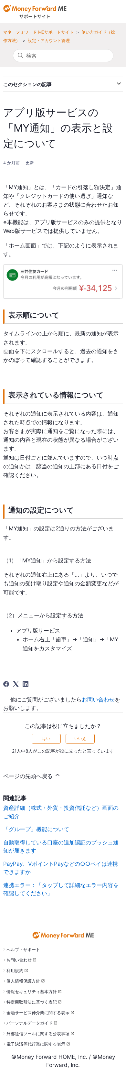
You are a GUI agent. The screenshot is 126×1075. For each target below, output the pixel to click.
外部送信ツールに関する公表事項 (37, 1033)
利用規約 (14, 970)
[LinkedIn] (25, 684)
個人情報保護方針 (23, 980)
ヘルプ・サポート (23, 949)
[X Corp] (16, 684)
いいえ (80, 738)
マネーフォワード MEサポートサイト (38, 32)
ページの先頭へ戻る (28, 776)
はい (46, 738)
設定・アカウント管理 (49, 40)
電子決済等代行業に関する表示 (35, 1044)
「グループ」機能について (36, 829)
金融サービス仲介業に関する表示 (37, 1012)
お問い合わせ (98, 699)
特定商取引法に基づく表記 (31, 1001)
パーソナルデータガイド (29, 1023)
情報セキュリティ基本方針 (31, 991)
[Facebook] (6, 684)
